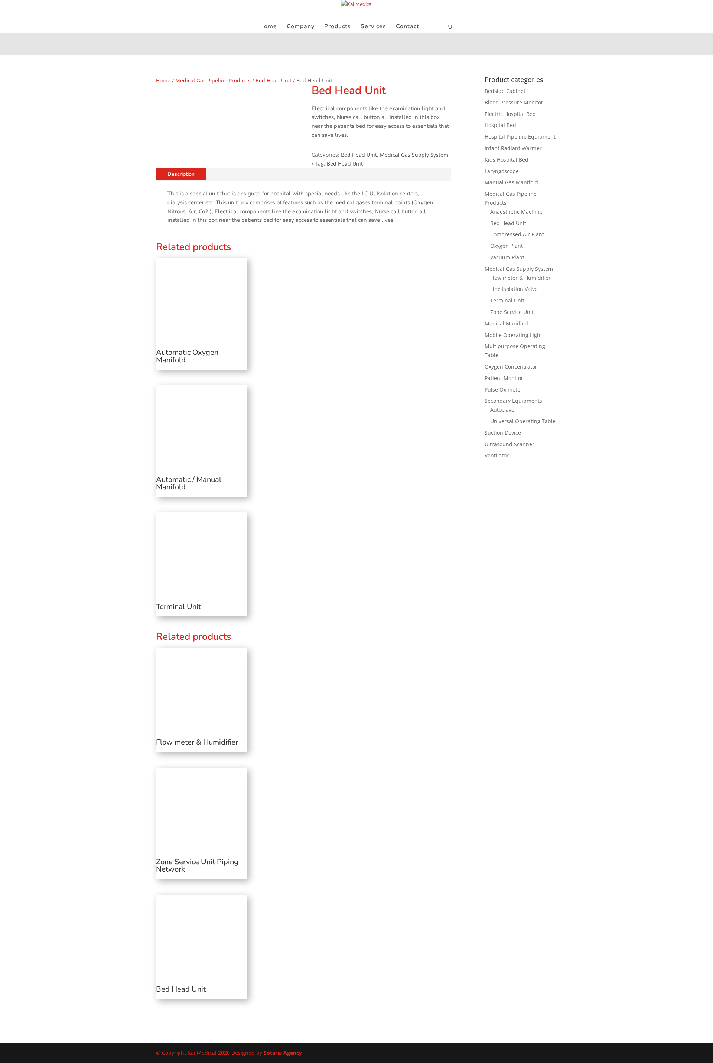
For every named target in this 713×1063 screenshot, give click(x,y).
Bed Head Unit (273, 80)
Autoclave (502, 409)
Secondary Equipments (513, 400)
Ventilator (497, 455)
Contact (407, 27)
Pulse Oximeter (503, 389)
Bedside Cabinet (505, 90)
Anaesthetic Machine (516, 211)
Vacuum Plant (507, 257)
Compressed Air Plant (517, 234)
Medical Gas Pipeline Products (213, 80)
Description (181, 174)
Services (373, 27)
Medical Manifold (506, 323)
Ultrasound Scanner (509, 444)
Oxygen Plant (506, 245)
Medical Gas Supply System (414, 154)
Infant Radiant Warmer (513, 148)
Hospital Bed (500, 125)
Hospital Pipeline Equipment (520, 136)
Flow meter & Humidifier (520, 277)
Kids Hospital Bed (506, 159)
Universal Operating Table (523, 421)
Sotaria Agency (283, 1052)
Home (268, 27)
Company (301, 27)
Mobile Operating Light (513, 334)
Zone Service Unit (512, 311)
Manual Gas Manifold (511, 182)
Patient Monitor (504, 378)
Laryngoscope (502, 171)
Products (337, 27)
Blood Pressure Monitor (514, 102)
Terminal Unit (507, 300)
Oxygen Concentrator (511, 366)
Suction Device (503, 432)
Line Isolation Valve (514, 288)
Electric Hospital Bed (510, 113)
